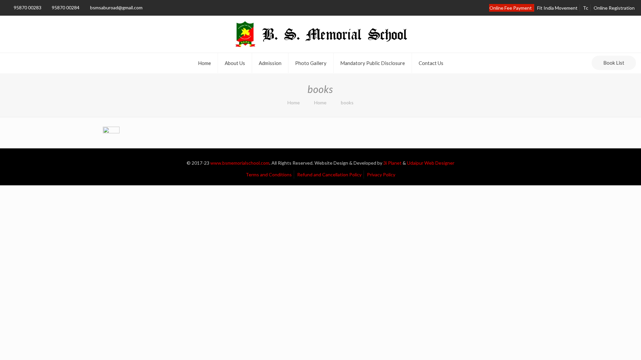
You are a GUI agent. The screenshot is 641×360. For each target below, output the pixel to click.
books (347, 102)
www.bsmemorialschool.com (239, 163)
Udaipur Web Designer (430, 163)
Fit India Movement (557, 8)
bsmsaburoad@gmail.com (116, 7)
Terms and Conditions (269, 174)
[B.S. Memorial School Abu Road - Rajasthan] (320, 34)
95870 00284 (65, 7)
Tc (585, 8)
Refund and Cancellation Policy (329, 174)
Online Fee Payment (510, 8)
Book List (613, 63)
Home (293, 102)
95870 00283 (27, 7)
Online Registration (614, 8)
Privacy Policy (381, 174)
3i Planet (393, 163)
